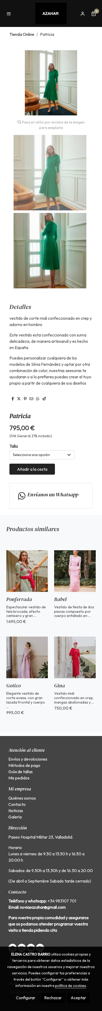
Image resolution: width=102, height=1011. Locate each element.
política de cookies (70, 985)
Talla (13, 446)
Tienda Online (21, 34)
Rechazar (53, 997)
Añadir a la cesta (32, 469)
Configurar (25, 997)
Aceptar (78, 997)
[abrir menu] (9, 13)
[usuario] (82, 13)
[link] (51, 13)
